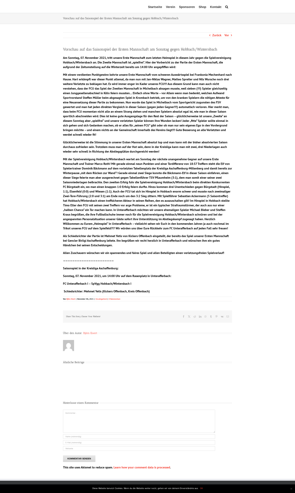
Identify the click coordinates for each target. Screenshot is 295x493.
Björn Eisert (70, 299)
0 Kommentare (114, 299)
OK (201, 488)
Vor (226, 35)
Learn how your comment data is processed (142, 467)
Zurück (216, 35)
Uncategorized (101, 299)
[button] (226, 6)
